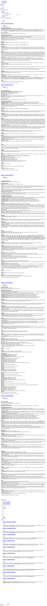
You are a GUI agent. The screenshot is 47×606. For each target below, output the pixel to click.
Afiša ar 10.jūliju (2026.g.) (9, 559)
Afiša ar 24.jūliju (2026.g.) (9, 547)
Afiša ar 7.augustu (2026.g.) (9, 534)
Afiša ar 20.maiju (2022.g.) (7, 84)
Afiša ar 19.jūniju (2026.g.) (9, 578)
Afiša (4, 523)
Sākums (4, 507)
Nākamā (4, 517)
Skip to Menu (4, 1)
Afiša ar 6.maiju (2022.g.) (7, 282)
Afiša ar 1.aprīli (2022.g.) (6, 504)
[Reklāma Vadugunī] (4, 9)
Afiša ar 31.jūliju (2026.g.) (9, 540)
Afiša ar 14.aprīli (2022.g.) (7, 502)
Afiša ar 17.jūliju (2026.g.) (9, 553)
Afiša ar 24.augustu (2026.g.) (9, 521)
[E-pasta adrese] (5, 26)
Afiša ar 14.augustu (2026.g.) (9, 528)
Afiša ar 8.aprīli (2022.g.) (6, 503)
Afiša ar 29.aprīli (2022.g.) (7, 395)
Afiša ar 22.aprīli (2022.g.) (7, 501)
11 (3, 515)
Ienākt (3, 6)
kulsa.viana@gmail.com (12, 56)
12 (3, 516)
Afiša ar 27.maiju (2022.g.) (7, 23)
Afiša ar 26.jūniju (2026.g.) (9, 572)
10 (3, 514)
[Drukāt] (4, 25)
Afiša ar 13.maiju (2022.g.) (7, 175)
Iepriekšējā (4, 508)
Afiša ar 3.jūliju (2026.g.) (9, 565)
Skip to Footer (4, 2)
